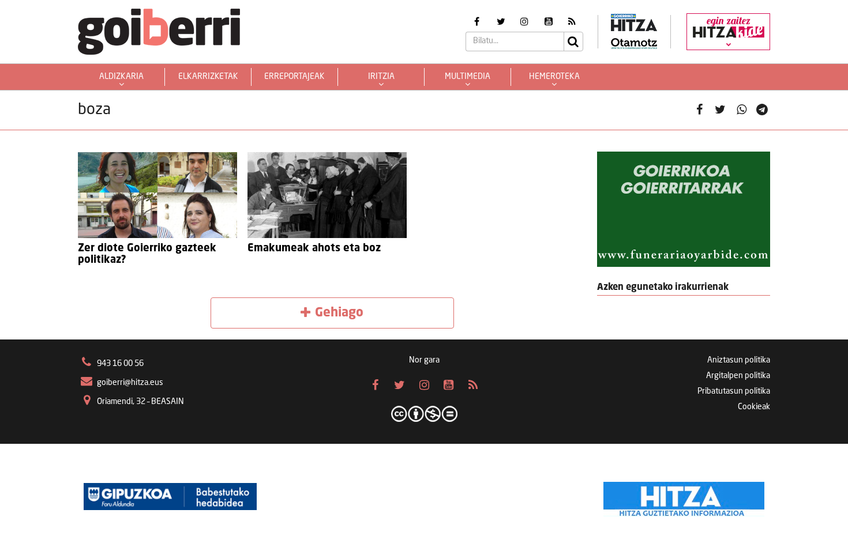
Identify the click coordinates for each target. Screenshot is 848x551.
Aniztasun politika (738, 360)
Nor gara (424, 360)
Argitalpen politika (738, 376)
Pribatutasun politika (733, 391)
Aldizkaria (121, 77)
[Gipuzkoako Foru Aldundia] (170, 496)
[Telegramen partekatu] (762, 110)
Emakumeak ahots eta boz (314, 248)
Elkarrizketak (208, 77)
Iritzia (381, 77)
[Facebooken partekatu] (699, 110)
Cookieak (754, 407)
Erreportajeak (294, 77)
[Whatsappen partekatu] (741, 110)
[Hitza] (683, 496)
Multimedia (467, 77)
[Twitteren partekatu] (720, 110)
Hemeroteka (554, 77)
